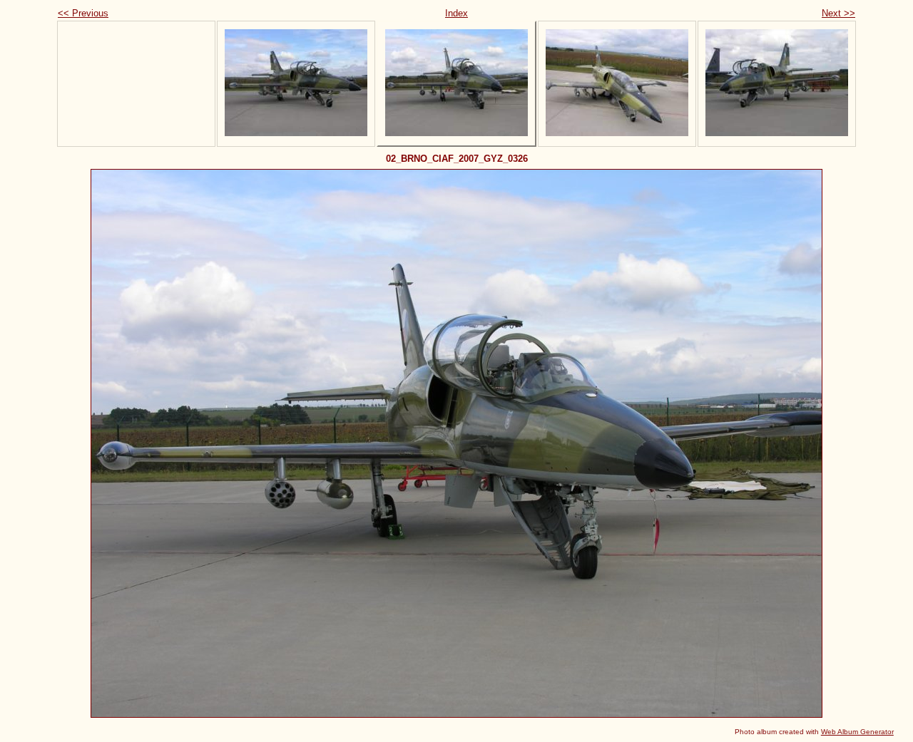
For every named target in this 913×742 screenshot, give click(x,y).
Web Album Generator (857, 732)
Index (456, 13)
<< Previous (83, 13)
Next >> (838, 13)
